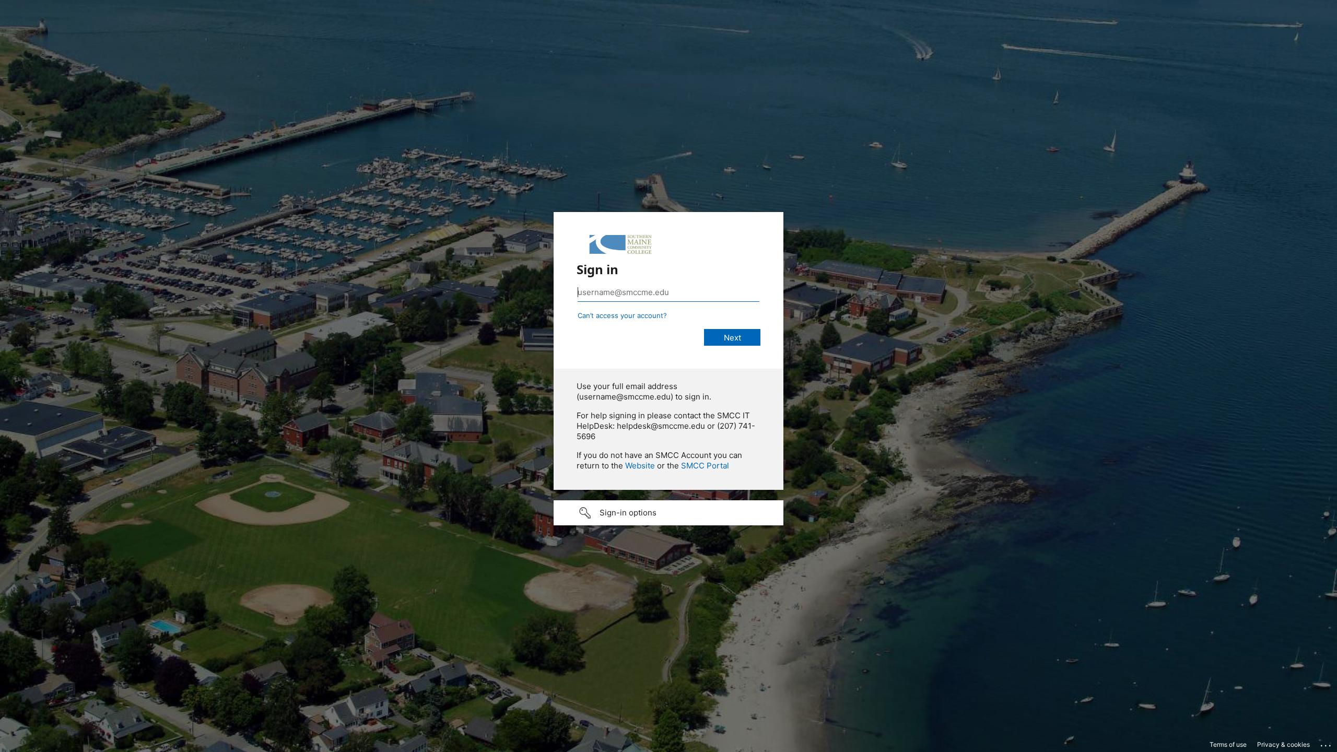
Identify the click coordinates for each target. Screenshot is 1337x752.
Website (640, 466)
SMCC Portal (705, 466)
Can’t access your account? (622, 315)
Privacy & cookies (1283, 744)
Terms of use (1228, 744)
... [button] (1326, 743)
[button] (668, 512)
